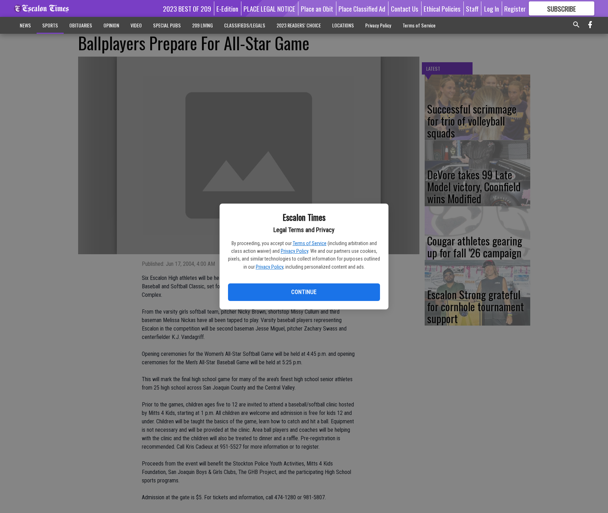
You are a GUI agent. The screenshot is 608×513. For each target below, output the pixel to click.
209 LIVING (202, 25)
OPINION (111, 25)
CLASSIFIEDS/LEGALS (244, 25)
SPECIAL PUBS (167, 25)
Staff (472, 8)
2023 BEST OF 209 (187, 8)
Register (515, 8)
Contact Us (404, 8)
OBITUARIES (80, 25)
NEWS (25, 25)
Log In (491, 8)
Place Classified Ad (361, 8)
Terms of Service (310, 243)
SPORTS (50, 25)
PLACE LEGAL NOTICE (269, 8)
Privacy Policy (294, 251)
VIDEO (136, 25)
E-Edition (227, 8)
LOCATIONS (343, 25)
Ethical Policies (442, 8)
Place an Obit (317, 8)
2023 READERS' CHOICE (299, 25)
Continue (303, 292)
